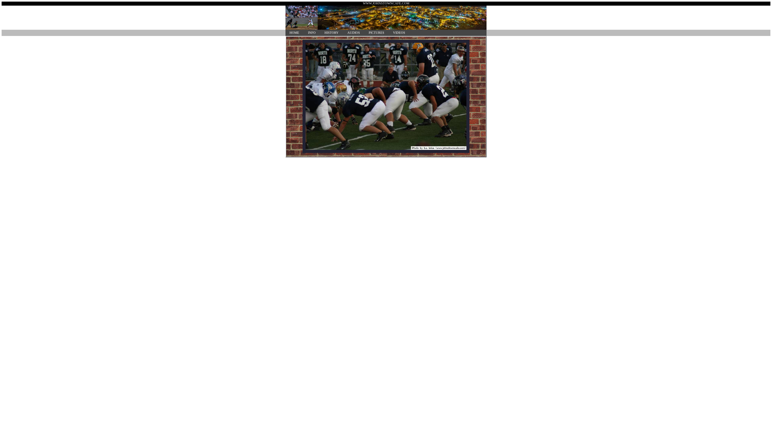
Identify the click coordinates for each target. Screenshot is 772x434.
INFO (312, 32)
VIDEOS (399, 32)
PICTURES (376, 32)
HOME (294, 32)
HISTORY (331, 32)
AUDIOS (353, 32)
